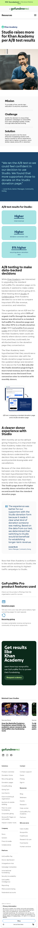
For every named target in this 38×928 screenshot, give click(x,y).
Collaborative (8, 297)
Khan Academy (14, 279)
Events (22, 801)
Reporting (5, 885)
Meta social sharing (8, 889)
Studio (23, 294)
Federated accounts (9, 892)
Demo (22, 775)
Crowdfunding (7, 786)
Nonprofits (24, 832)
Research (23, 804)
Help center (24, 808)
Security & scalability (9, 876)
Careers (4, 838)
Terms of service (6, 903)
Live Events (6, 793)
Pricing (22, 779)
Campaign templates (9, 867)
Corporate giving (8, 813)
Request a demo (14, 678)
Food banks (24, 843)
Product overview (8, 772)
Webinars (23, 797)
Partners (23, 817)
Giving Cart (5, 789)
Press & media (7, 841)
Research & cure (25, 839)
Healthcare (24, 836)
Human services (25, 846)
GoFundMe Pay (7, 856)
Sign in (22, 782)
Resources (7, 15)
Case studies (24, 829)
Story (3, 834)
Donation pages (8, 606)
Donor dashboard (8, 860)
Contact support (26, 772)
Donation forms (7, 775)
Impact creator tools (9, 823)
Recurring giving (8, 619)
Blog (21, 794)
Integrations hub (8, 863)
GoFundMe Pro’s (19, 328)
